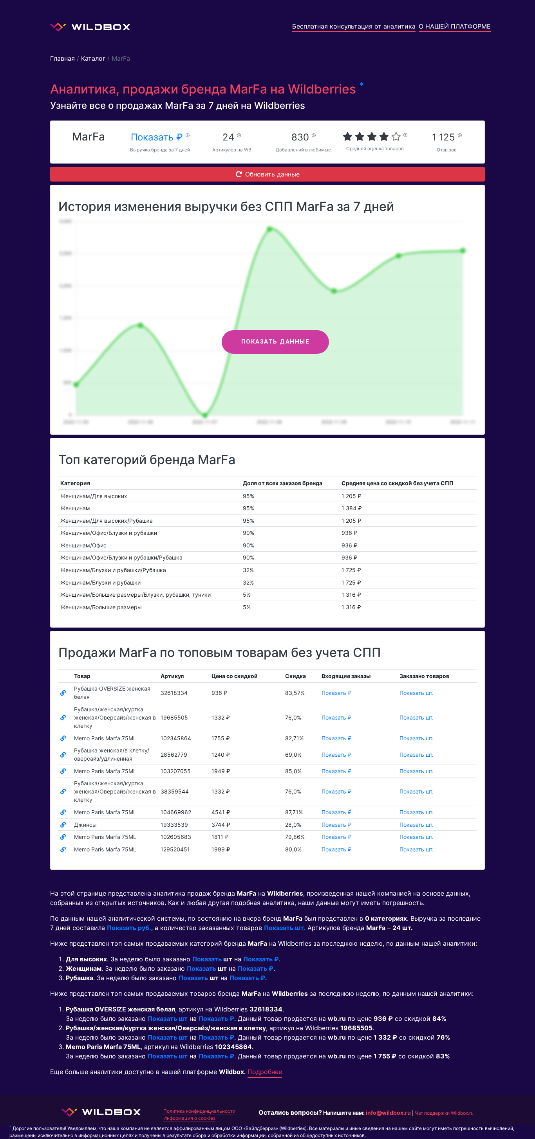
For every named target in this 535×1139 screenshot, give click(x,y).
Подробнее (265, 1072)
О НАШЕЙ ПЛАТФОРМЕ (455, 26)
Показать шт (168, 1018)
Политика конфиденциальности (199, 1111)
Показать (207, 959)
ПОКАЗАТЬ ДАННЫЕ (275, 341)
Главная (62, 58)
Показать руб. (129, 928)
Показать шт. (416, 692)
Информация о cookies (189, 1118)
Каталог (93, 58)
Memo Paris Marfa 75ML (105, 738)
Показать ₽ (158, 137)
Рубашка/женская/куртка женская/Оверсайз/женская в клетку (115, 717)
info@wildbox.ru (388, 1112)
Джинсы (85, 824)
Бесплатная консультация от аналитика (354, 26)
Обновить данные (272, 174)
